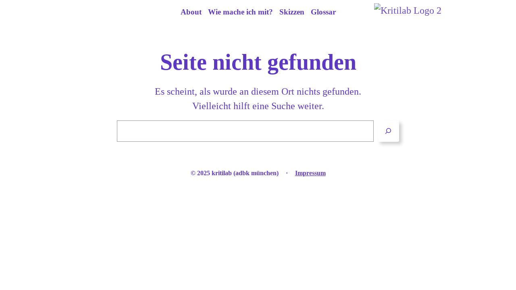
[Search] (388, 131)
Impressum (310, 173)
